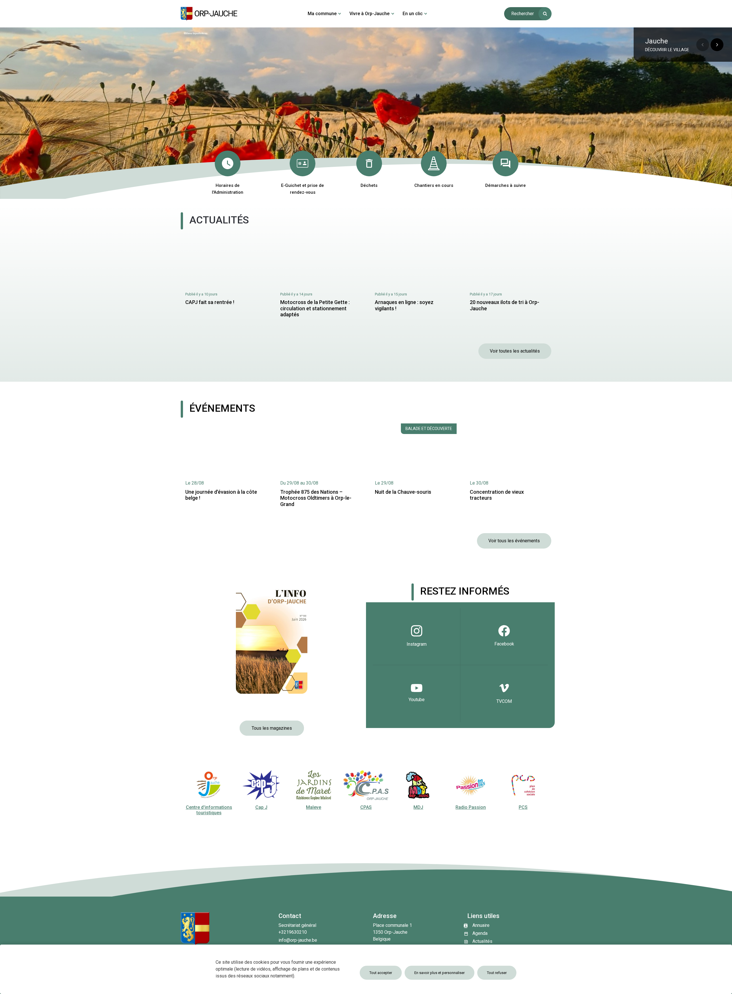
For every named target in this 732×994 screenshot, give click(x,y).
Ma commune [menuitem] (322, 13)
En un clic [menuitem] (413, 13)
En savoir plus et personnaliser (439, 973)
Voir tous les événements (514, 540)
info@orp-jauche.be (298, 940)
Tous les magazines (272, 728)
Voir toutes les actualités (515, 351)
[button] (717, 44)
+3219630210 (293, 932)
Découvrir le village (667, 49)
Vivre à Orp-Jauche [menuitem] (369, 13)
